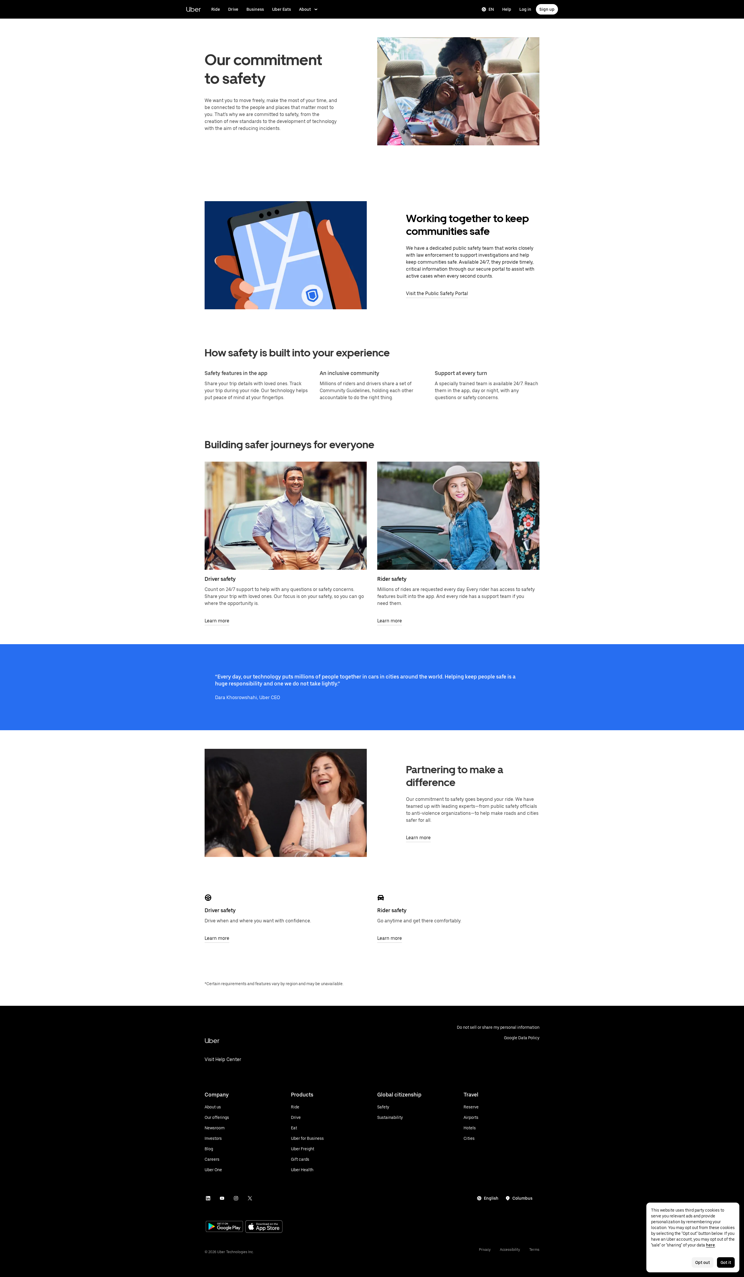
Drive (233, 9)
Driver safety (220, 579)
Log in (525, 9)
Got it (725, 1262)
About (305, 9)
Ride (215, 9)
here (710, 1245)
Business (255, 9)
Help (506, 9)
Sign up (547, 9)
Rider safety (392, 579)
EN (491, 9)
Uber (193, 9)
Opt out (702, 1262)
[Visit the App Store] (263, 1227)
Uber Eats (281, 9)
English (491, 1198)
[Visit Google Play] (224, 1227)
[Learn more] (286, 516)
